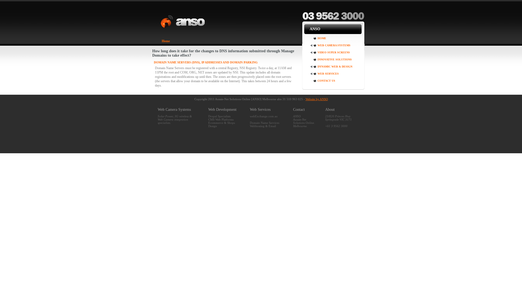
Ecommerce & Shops (221, 122)
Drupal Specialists (219, 116)
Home (166, 41)
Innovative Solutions (335, 59)
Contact (299, 110)
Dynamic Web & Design (335, 66)
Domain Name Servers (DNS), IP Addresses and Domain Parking (206, 62)
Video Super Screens (334, 52)
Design (212, 126)
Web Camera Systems (334, 45)
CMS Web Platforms (221, 119)
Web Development (222, 110)
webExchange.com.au (264, 116)
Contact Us (326, 80)
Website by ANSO (317, 99)
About (330, 110)
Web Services (328, 73)
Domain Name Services (264, 122)
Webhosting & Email (263, 126)
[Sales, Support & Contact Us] (333, 19)
